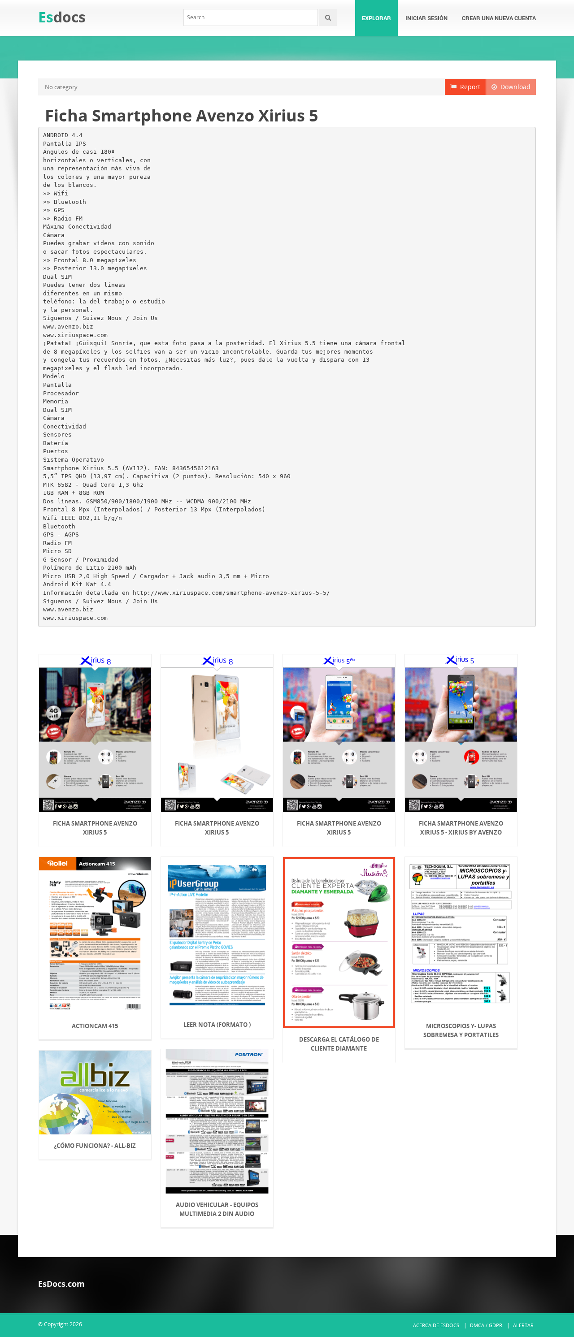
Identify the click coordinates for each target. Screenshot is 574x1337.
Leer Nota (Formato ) (217, 1025)
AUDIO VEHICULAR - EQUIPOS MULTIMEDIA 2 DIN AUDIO (217, 1209)
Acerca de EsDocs (436, 1325)
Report (468, 86)
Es (62, 16)
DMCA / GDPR (486, 1325)
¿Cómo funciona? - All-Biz (95, 1146)
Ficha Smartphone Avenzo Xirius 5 (95, 827)
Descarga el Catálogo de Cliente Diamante (339, 1043)
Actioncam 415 (95, 1026)
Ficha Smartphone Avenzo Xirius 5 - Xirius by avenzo (461, 827)
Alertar (523, 1325)
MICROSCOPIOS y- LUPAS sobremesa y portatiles (461, 1030)
